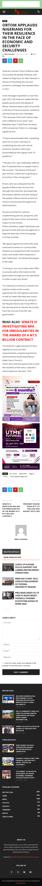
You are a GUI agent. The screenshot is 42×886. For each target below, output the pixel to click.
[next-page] (7, 609)
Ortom (5, 476)
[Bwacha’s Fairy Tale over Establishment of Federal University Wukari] (8, 581)
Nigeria (31, 474)
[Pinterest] (15, 60)
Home (4, 17)
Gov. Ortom (13, 474)
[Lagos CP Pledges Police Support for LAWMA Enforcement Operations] (8, 567)
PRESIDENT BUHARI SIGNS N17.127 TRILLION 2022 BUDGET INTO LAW (31, 507)
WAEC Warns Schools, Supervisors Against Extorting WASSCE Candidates (25, 748)
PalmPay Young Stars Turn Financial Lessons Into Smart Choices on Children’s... (27, 761)
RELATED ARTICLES (11, 552)
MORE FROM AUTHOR (12, 557)
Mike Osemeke (9, 54)
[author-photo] (21, 536)
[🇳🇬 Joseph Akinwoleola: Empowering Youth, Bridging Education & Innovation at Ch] (8, 699)
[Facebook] (4, 60)
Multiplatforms (21, 883)
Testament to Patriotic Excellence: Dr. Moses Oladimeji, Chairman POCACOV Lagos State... (26, 774)
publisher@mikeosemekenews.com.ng (25, 857)
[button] (4, 12)
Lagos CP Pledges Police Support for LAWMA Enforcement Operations (27, 568)
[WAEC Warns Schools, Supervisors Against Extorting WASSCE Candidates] (8, 748)
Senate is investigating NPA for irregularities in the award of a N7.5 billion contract (20, 331)
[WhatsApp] (20, 60)
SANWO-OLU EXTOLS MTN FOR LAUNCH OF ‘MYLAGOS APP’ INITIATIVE (27, 728)
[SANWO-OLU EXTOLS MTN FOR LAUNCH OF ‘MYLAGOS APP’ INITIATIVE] (8, 729)
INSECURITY (23, 474)
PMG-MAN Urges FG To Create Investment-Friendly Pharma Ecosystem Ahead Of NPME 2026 (27, 598)
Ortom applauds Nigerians (18, 476)
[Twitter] (10, 60)
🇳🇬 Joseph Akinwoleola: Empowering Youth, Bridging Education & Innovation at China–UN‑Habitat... (26, 700)
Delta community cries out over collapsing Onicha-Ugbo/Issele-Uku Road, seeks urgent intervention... (27, 715)
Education (6, 584)
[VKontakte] (24, 872)
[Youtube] (30, 872)
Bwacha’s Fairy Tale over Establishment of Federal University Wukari (26, 582)
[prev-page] (3, 609)
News (10, 17)
